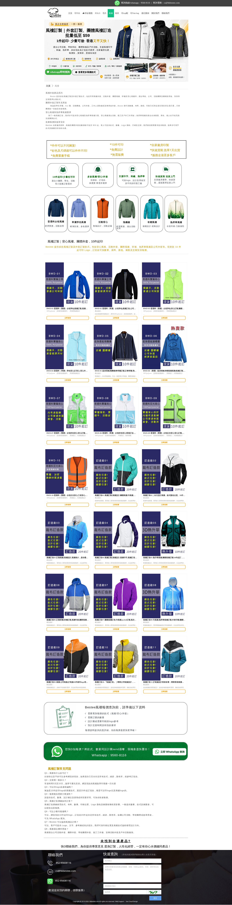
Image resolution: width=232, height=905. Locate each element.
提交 (155, 898)
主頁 (48, 86)
